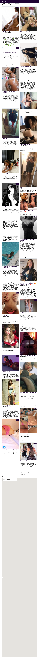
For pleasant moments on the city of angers (10, 92)
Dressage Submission (8, 405)
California (12, 3)
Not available (6, 173)
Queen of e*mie (6, 31)
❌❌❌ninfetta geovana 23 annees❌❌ (26, 211)
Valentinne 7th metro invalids (9, 349)
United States (7, 3)
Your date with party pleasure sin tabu (28, 393)
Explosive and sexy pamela (26, 460)
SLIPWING (4, 1)
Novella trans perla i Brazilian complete (9, 53)
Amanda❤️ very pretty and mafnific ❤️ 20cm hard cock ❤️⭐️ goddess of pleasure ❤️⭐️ (28, 283)
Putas (3, 3)
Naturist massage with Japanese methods (28, 434)
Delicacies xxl (6, 138)
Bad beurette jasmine (25, 144)
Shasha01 (5, 315)
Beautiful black (6, 371)
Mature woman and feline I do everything (10, 267)
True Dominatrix (6, 206)
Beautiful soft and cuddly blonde (28, 355)
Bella (21, 187)
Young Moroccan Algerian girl (10, 449)
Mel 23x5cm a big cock (25, 66)
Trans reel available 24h (25, 110)
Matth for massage (24, 312)
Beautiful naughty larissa (26, 31)
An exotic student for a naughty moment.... (27, 240)
